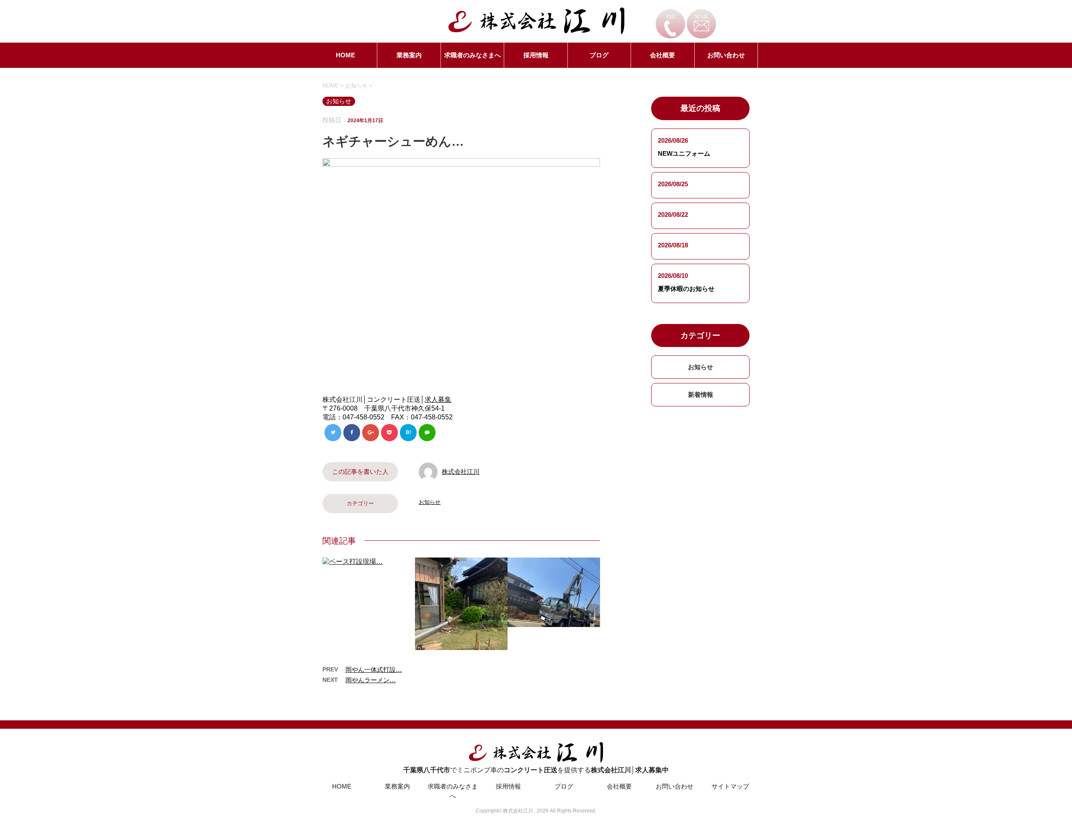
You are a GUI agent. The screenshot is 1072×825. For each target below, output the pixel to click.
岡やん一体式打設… (373, 669)
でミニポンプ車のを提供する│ (536, 770)
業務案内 (409, 55)
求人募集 (438, 399)
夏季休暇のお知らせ (686, 288)
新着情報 (700, 394)
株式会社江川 (460, 471)
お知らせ (430, 502)
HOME (345, 55)
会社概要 (662, 55)
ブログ (599, 55)
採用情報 (536, 55)
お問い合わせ (726, 55)
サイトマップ (730, 786)
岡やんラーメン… (370, 680)
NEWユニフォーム (684, 153)
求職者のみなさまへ (472, 55)
